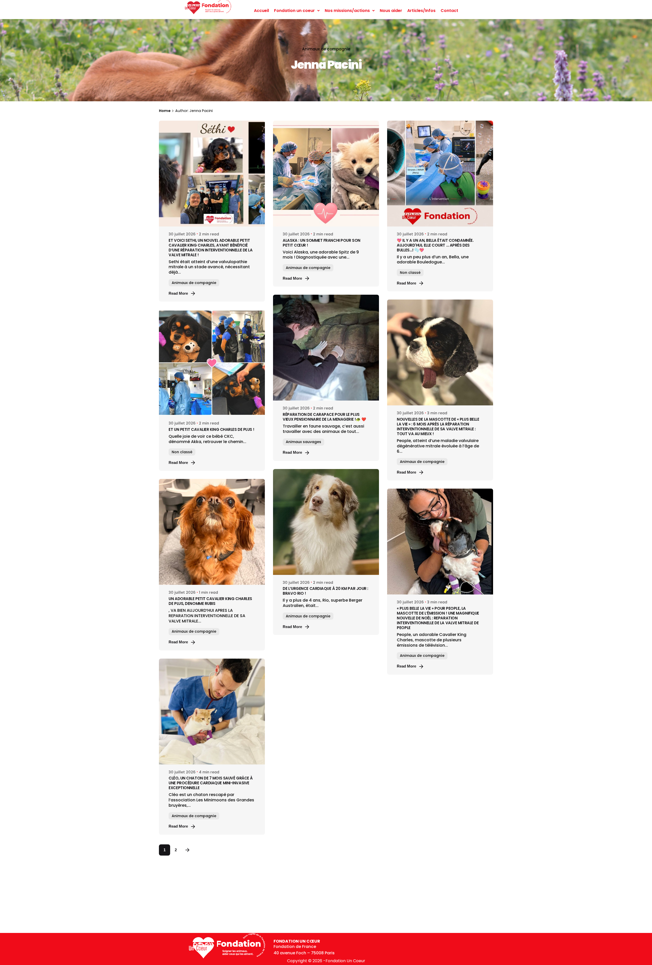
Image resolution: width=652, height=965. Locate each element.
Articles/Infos (421, 10)
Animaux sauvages (303, 441)
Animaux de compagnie (326, 49)
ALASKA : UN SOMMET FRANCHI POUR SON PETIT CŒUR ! (321, 243)
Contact (449, 10)
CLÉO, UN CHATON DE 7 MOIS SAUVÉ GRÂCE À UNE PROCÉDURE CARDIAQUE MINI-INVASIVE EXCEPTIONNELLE (210, 782)
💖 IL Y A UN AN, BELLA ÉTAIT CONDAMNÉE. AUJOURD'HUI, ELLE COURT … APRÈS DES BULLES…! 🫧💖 (435, 245)
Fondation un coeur (294, 10)
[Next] (187, 850)
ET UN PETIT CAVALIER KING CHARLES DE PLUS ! (211, 429)
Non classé (410, 272)
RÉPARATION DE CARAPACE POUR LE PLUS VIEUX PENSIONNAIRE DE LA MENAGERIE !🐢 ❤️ (324, 417)
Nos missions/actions (347, 10)
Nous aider (391, 10)
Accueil (261, 10)
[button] (296, 11)
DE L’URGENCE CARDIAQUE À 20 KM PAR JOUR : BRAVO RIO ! (325, 591)
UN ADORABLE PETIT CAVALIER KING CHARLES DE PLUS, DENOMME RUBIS (210, 601)
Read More (178, 293)
